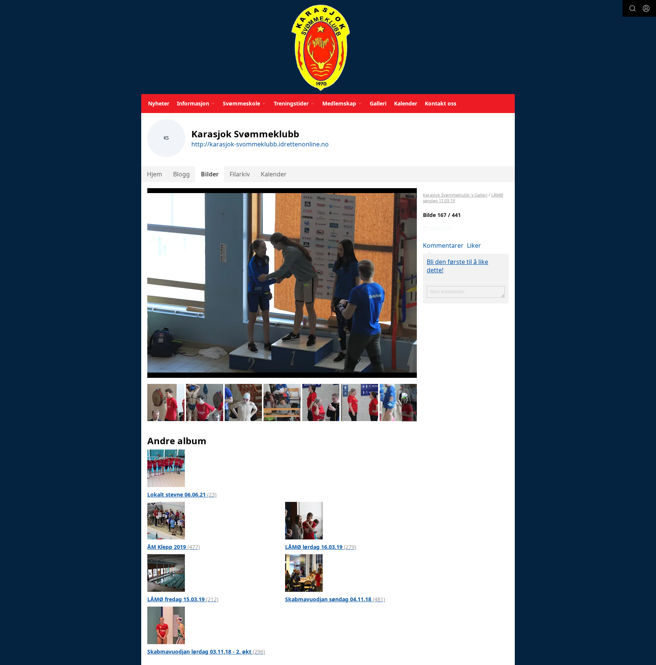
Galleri (378, 103)
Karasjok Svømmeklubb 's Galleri (455, 195)
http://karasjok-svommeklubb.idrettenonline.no (260, 144)
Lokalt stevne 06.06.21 (181, 494)
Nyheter (158, 103)
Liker (474, 245)
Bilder (210, 174)
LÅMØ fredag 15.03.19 (182, 599)
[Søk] (632, 8)
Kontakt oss (440, 103)
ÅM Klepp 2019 (173, 546)
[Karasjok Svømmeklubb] (321, 48)
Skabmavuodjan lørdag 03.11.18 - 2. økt (206, 651)
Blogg (181, 174)
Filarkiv (240, 174)
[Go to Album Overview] (166, 468)
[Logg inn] (646, 8)
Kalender (405, 103)
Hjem (154, 174)
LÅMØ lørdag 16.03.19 (320, 546)
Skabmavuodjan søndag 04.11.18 (335, 599)
